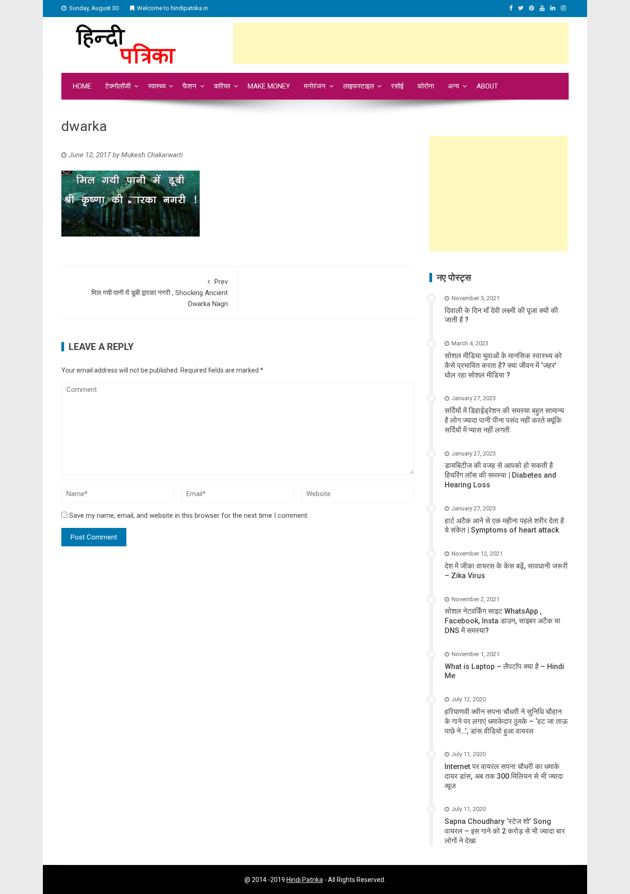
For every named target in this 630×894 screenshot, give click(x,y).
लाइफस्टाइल (358, 86)
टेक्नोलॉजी (118, 86)
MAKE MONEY (269, 86)
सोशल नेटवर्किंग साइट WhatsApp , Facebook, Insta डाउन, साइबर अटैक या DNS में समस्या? (502, 621)
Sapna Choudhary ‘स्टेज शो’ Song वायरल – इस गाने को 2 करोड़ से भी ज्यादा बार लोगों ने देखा (505, 831)
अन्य (453, 86)
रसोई (397, 86)
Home (82, 86)
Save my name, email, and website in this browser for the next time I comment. (189, 515)
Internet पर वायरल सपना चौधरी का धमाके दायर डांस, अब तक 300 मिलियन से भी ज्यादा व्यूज (504, 776)
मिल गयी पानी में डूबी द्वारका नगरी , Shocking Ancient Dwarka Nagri (159, 293)
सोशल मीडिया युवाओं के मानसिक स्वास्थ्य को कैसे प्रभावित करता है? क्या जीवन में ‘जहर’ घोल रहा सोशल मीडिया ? (503, 365)
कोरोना (425, 86)
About (487, 86)
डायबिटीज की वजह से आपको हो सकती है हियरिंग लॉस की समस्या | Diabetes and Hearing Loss (500, 475)
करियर (222, 86)
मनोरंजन (315, 86)
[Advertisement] (401, 43)
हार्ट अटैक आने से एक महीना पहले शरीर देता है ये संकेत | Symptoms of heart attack (504, 525)
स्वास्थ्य (157, 86)
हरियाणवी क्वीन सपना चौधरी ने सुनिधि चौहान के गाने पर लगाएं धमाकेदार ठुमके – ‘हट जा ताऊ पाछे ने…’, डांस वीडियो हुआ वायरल (506, 721)
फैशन (189, 86)
